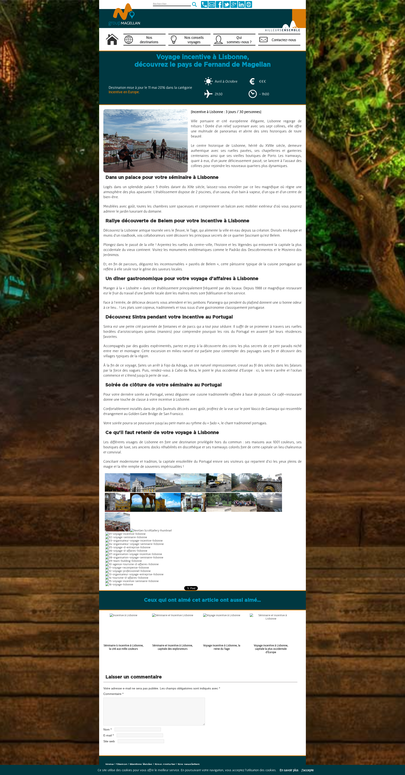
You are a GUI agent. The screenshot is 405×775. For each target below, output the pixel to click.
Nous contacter (165, 764)
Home (109, 764)
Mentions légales (141, 764)
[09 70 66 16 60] (204, 6)
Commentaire (113, 693)
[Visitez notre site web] (248, 6)
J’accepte (308, 770)
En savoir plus (289, 770)
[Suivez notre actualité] (226, 6)
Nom (107, 729)
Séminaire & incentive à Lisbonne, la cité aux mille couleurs (123, 647)
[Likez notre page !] (219, 6)
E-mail (108, 735)
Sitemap (121, 764)
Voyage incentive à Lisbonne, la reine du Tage (221, 647)
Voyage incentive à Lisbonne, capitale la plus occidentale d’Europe (271, 649)
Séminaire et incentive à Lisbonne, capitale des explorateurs (172, 647)
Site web (109, 741)
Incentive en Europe (124, 92)
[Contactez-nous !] (211, 6)
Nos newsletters (189, 764)
